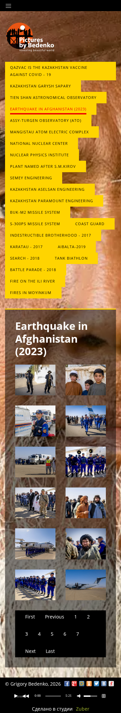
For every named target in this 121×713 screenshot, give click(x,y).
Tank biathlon (71, 258)
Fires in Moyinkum (30, 292)
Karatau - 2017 (26, 246)
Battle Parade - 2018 (33, 269)
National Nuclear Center (39, 143)
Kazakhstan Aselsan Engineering (47, 189)
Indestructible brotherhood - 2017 (50, 235)
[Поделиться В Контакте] (104, 683)
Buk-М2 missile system (35, 212)
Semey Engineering (31, 177)
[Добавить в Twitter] (96, 683)
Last (50, 651)
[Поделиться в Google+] (74, 683)
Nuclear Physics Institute (39, 154)
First (30, 616)
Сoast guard (90, 223)
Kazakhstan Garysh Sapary (40, 85)
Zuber (82, 709)
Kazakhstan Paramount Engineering (51, 200)
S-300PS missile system (35, 223)
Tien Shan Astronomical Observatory (53, 97)
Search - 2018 (25, 258)
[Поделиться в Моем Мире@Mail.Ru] (81, 683)
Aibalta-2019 (72, 246)
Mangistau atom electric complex (49, 131)
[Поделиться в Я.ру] (111, 683)
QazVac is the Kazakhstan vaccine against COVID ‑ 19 (48, 71)
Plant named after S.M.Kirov (43, 166)
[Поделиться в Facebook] (67, 683)
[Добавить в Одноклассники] (89, 683)
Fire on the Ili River (32, 281)
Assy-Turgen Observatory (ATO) (45, 120)
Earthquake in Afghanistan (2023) (48, 108)
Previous (54, 616)
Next (30, 651)
